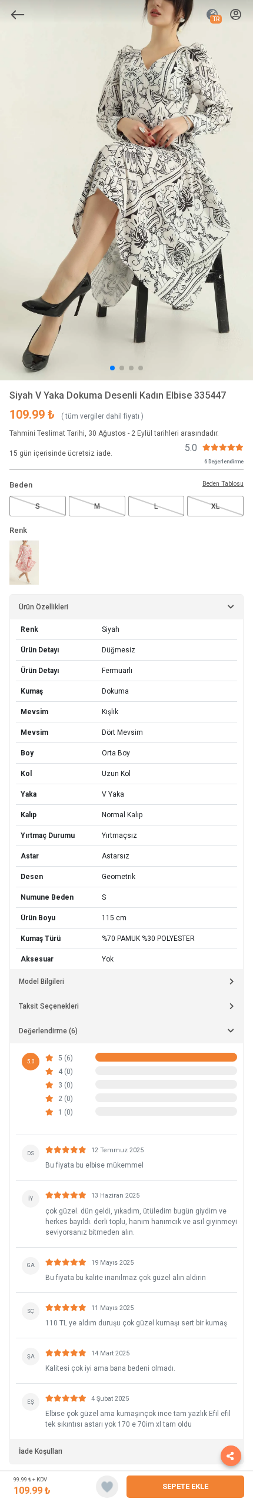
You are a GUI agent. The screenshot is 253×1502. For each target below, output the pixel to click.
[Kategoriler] (17, 15)
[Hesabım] (235, 15)
